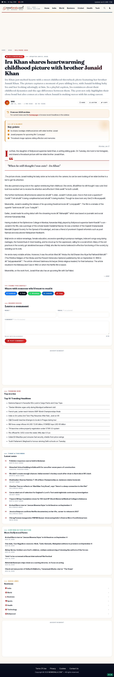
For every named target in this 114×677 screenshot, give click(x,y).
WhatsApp (35, 293)
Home (46, 8)
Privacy (53, 668)
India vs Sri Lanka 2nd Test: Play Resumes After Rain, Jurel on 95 (34, 416)
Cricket (81, 8)
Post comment (17, 341)
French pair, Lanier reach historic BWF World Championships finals (35, 411)
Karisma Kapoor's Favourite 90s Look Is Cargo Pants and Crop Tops (35, 403)
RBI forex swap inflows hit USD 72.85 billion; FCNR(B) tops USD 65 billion (37, 424)
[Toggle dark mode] (110, 8)
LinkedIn (49, 293)
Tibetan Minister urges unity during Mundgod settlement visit (32, 407)
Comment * (15, 319)
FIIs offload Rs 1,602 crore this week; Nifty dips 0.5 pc (30, 433)
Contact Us (73, 668)
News (10, 50)
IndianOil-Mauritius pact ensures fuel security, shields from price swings (36, 437)
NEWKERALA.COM (55, 672)
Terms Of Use (41, 668)
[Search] (104, 8)
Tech (97, 8)
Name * (7, 310)
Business (71, 8)
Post (23, 293)
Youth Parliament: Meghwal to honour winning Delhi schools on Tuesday (37, 441)
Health (89, 8)
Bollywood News (21, 50)
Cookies (62, 668)
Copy (61, 293)
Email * (65, 310)
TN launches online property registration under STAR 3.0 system (34, 428)
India (54, 8)
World (61, 8)
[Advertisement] (57, 32)
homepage (33, 115)
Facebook (11, 293)
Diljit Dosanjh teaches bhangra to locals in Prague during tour (32, 420)
